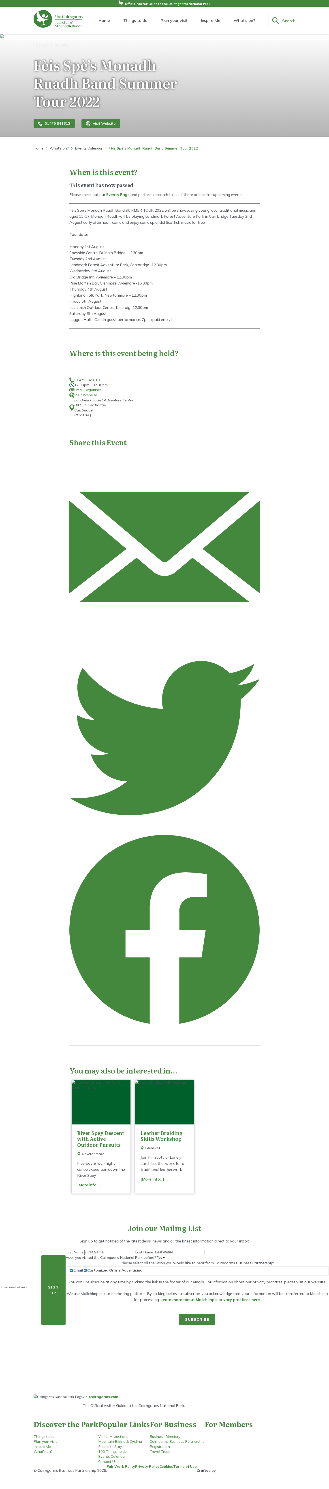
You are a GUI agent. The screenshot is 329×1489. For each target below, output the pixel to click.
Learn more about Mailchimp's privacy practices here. (210, 1299)
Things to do (135, 20)
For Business (173, 1424)
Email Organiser (87, 390)
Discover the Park (66, 1424)
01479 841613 (57, 123)
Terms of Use (185, 1466)
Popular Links (124, 1424)
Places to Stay (110, 1446)
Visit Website (104, 123)
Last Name (144, 1252)
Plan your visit (174, 20)
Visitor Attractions (113, 1436)
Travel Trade (160, 1451)
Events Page (118, 194)
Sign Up (53, 1290)
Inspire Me (210, 20)
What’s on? (244, 20)
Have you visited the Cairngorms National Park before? (111, 1257)
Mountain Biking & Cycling (120, 1441)
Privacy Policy (147, 1466)
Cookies (166, 1466)
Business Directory (165, 1436)
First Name (75, 1252)
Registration (160, 1446)
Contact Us (107, 1461)
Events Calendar (88, 148)
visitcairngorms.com (100, 1396)
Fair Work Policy (121, 1466)
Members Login (228, 1445)
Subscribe (197, 1319)
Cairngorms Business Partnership (177, 1441)
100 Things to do (112, 1451)
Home (104, 20)
